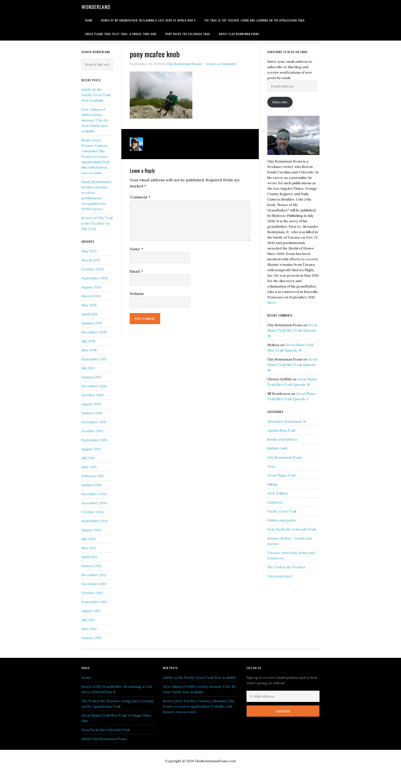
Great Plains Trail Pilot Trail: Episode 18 (292, 330)
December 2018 (93, 332)
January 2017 (91, 377)
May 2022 (89, 251)
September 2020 (94, 278)
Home (86, 677)
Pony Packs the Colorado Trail (291, 529)
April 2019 (89, 314)
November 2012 (94, 584)
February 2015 (92, 476)
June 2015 (88, 467)
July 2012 (88, 620)
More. (272, 302)
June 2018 (89, 350)
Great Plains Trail (281, 475)
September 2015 (94, 440)
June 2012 (89, 629)
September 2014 (94, 521)
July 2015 (88, 458)
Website (137, 293)
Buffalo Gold (277, 448)
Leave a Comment (221, 64)
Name (136, 249)
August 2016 (91, 404)
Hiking (272, 484)
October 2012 (92, 593)
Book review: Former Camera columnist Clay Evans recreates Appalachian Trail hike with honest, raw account (95, 156)
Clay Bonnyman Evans (284, 457)
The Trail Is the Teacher (286, 567)
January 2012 (91, 638)
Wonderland (95, 6)
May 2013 (88, 548)
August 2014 (91, 530)
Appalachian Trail (281, 430)
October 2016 (92, 395)
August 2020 (91, 287)
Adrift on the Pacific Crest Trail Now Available (95, 94)
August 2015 (90, 449)
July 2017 (88, 368)
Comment (140, 197)
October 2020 (92, 269)
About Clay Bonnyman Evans (104, 739)
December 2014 (94, 494)
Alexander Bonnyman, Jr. (287, 421)
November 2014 (94, 503)
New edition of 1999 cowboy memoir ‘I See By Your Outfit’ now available (94, 120)
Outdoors (275, 502)
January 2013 (91, 566)
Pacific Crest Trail (281, 511)
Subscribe (280, 102)
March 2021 (90, 260)
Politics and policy (281, 520)
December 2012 (93, 575)
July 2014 (88, 539)
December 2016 (93, 386)
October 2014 (92, 512)
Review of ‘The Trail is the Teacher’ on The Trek (97, 223)
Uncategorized (279, 576)
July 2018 (88, 341)
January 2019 (91, 323)
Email (136, 271)
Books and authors (282, 439)
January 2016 (91, 413)
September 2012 (94, 602)
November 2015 (93, 422)
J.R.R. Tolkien (277, 493)
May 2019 (88, 305)
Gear (271, 466)
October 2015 (92, 431)
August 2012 (91, 611)
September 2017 (94, 359)
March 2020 (91, 296)
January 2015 (91, 485)
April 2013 (89, 557)
